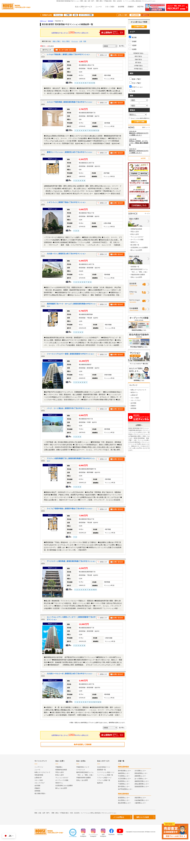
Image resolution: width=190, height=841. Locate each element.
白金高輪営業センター (142, 800)
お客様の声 (134, 395)
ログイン (145, 15)
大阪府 (133, 45)
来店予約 (140, 6)
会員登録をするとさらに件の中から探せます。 (70, 32)
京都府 (133, 41)
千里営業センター (124, 784)
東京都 (133, 37)
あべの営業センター (141, 778)
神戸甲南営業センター (125, 789)
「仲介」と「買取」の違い (139, 272)
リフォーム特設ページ (104, 777)
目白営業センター (124, 800)
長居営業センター (124, 781)
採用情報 (133, 408)
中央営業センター (124, 776)
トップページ (39, 767)
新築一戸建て (57, 41)
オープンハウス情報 (86, 15)
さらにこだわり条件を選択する (140, 118)
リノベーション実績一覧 (105, 775)
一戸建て (67, 15)
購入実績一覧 (135, 245)
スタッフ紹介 (109, 6)
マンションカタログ (137, 237)
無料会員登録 (135, 15)
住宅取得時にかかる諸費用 (139, 247)
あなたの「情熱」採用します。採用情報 (176, 7)
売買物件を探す (47, 15)
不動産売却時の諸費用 (138, 274)
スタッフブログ (136, 400)
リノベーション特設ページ (105, 772)
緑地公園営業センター (142, 784)
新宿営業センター (124, 797)
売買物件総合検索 (136, 229)
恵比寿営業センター (124, 803)
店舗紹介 (131, 6)
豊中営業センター (124, 786)
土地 (75, 15)
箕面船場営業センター (142, 786)
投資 (84, 41)
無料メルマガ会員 (142, 817)
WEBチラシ (134, 242)
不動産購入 (59, 767)
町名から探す (135, 234)
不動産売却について (82, 767)
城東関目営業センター (142, 781)
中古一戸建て (66, 41)
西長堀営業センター (141, 773)
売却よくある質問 (136, 277)
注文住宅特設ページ (103, 767)
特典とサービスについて (138, 390)
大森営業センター (140, 803)
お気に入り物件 (122, 15)
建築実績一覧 (101, 769)
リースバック (80, 769)
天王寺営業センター (124, 778)
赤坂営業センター (140, 797)
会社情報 (121, 6)
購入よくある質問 (136, 250)
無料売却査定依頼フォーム (139, 269)
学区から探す (135, 231)
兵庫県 (133, 49)
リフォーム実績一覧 (103, 780)
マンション (58, 15)
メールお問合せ (118, 817)
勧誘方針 (100, 783)
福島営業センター (124, 773)
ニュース (99, 6)
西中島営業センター (124, 770)
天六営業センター (140, 770)
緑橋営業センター (140, 776)
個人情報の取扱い (40, 793)
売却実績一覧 (135, 266)
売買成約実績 (39, 775)
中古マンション (137, 87)
